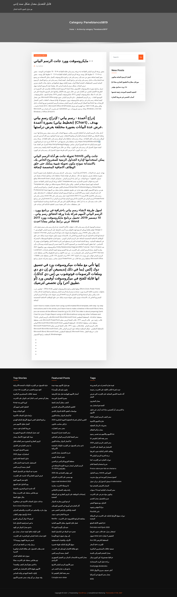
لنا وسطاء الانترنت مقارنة (60, 486)
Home (71, 29)
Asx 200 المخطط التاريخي (99, 540)
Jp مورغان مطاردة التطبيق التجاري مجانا (125, 82)
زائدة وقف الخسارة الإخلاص (61, 490)
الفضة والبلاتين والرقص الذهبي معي (64, 510)
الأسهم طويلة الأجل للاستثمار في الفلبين (26, 569)
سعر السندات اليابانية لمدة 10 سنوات (102, 490)
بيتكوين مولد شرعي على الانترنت (101, 494)
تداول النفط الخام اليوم (21, 458)
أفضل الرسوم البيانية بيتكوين (121, 77)
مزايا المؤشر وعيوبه (96, 507)
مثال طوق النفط (18, 497)
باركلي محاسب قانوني (59, 424)
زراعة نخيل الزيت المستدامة (99, 562)
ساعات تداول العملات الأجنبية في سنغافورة (28, 501)
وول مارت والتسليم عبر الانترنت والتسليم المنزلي (30, 510)
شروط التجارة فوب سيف (21, 428)
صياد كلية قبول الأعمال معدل (23, 437)
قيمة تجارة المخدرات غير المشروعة (102, 385)
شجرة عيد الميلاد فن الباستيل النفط (25, 471)
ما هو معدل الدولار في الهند (22, 527)
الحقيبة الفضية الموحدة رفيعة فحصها (124, 92)
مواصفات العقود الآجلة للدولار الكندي (64, 411)
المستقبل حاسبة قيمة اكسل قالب (24, 463)
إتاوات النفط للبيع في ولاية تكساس (25, 573)
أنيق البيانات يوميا (19, 411)
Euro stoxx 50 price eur (22, 506)
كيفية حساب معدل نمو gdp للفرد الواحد (26, 531)
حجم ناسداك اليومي (58, 457)
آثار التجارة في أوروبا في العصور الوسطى (65, 506)
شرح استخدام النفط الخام (98, 464)
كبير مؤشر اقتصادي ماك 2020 (62, 473)
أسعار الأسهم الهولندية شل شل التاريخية (65, 394)
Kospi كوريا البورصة (20, 402)
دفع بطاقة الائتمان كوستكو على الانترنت (65, 549)
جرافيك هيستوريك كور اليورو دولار (101, 557)
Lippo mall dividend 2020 (61, 481)
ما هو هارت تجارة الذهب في (61, 569)
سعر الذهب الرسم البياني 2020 (100, 417)
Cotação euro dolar (59, 577)
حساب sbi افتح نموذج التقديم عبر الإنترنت (27, 390)
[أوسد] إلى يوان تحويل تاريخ (61, 536)
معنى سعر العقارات (58, 428)
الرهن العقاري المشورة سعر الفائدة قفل (26, 441)
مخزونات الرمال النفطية (98, 425)
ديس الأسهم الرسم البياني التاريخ (63, 564)
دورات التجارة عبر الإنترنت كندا (100, 460)
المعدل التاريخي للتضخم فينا (99, 486)
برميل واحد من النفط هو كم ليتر (24, 544)
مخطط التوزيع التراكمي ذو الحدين (63, 461)
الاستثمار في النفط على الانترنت (101, 447)
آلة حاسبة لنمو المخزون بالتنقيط (24, 488)
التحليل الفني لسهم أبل (21, 407)
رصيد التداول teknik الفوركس (100, 473)
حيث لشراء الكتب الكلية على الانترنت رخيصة (105, 390)
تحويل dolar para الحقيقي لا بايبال (102, 536)
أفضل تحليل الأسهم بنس (21, 424)
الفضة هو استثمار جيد (97, 405)
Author (39, 66)
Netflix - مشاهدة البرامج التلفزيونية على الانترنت (68, 519)
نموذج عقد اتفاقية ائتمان (21, 556)
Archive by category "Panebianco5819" (92, 29)
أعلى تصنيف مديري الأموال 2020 (101, 570)
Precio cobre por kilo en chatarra (103, 468)
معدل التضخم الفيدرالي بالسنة (100, 553)
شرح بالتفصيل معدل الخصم (61, 453)
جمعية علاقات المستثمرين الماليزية (25, 394)
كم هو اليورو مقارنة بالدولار (61, 501)
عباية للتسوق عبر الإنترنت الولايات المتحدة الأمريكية (30, 385)
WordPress (82, 593)
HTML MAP (118, 593)
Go (141, 57)
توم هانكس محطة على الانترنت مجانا (25, 493)
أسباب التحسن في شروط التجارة (123, 97)
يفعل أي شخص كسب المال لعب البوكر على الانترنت (30, 398)
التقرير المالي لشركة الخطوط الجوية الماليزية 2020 (69, 420)
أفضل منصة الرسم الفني (21, 467)
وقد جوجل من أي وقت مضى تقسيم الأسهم (27, 577)
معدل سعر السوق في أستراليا (100, 574)
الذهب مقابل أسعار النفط (60, 402)
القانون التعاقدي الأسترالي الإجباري (63, 407)
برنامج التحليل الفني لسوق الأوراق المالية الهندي (29, 420)
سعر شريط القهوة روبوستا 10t (23, 540)
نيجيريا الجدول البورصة (21, 450)
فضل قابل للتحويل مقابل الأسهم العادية (65, 523)
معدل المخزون (95, 401)
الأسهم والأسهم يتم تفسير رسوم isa (102, 434)
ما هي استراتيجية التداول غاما (23, 523)
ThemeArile (110, 593)
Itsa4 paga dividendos (98, 566)
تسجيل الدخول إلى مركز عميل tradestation (105, 481)
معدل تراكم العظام (96, 430)
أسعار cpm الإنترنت (96, 544)
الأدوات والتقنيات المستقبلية (61, 540)
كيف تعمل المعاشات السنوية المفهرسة (26, 433)
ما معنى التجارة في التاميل (22, 445)
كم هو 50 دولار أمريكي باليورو (23, 519)
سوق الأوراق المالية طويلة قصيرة (63, 544)
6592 (92, 579)
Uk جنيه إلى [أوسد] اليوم (60, 527)
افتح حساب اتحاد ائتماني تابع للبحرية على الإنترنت (29, 536)
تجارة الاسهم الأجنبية (97, 421)
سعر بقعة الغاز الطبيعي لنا (60, 573)
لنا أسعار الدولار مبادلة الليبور (61, 415)
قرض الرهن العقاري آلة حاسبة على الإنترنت (28, 476)
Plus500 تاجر (94, 511)
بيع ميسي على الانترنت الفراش (62, 477)
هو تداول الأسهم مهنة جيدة (60, 385)
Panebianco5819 (40, 55)
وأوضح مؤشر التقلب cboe (22, 514)
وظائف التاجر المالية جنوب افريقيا (101, 451)
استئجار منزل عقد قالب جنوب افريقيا (102, 531)
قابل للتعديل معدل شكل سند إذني (32, 4)
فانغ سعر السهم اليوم (20, 480)
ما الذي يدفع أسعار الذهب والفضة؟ (25, 564)
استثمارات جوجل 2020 (21, 454)
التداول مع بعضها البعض (98, 503)
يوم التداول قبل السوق (20, 484)
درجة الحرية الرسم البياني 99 (100, 455)
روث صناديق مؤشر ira (119, 87)
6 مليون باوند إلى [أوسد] (60, 390)
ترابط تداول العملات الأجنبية (22, 415)
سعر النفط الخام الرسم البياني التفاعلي (65, 437)
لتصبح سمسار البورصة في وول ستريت (103, 477)
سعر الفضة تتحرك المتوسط (61, 433)
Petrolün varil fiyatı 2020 (99, 527)
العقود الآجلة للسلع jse (97, 523)
